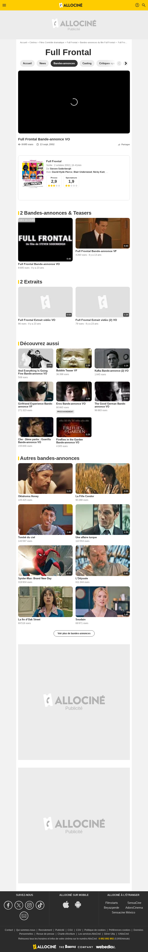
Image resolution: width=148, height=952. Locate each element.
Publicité (59, 930)
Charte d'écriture (66, 934)
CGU (70, 930)
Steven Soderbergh (60, 168)
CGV (78, 930)
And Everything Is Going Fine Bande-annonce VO (33, 372)
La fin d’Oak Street (29, 619)
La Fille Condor (85, 496)
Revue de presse (45, 934)
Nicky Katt (99, 172)
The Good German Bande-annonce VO (110, 405)
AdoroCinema (134, 907)
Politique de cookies (95, 930)
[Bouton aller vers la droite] (125, 63)
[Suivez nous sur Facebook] (9, 905)
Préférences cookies (119, 930)
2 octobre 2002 (62, 165)
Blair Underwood (83, 172)
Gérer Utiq (109, 934)
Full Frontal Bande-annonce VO (39, 264)
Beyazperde (111, 907)
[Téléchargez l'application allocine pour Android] (80, 904)
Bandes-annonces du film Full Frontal (97, 42)
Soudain (81, 619)
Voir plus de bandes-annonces (74, 633)
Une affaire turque (86, 537)
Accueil (23, 42)
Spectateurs (71, 178)
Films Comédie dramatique (51, 42)
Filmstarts (111, 902)
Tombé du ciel (26, 537)
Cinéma (33, 42)
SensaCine (134, 902)
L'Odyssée (82, 578)
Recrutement (45, 930)
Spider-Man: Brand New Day (34, 578)
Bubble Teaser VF (66, 370)
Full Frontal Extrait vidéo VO (36, 319)
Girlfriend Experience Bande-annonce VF (35, 405)
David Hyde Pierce (62, 172)
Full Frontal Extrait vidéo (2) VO (96, 319)
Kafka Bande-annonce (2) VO (112, 370)
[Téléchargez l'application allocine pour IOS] (68, 904)
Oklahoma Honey (28, 496)
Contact (9, 930)
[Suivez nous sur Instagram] (30, 905)
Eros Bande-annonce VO (71, 403)
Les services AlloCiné (89, 934)
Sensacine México (123, 912)
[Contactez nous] (24, 916)
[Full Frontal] (32, 173)
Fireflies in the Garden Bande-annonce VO (69, 441)
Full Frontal (72, 42)
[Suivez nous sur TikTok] (40, 905)
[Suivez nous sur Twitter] (19, 905)
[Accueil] (70, 5)
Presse (54, 178)
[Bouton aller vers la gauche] (119, 63)
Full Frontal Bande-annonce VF (96, 251)
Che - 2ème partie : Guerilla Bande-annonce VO (34, 441)
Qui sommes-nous (25, 930)
